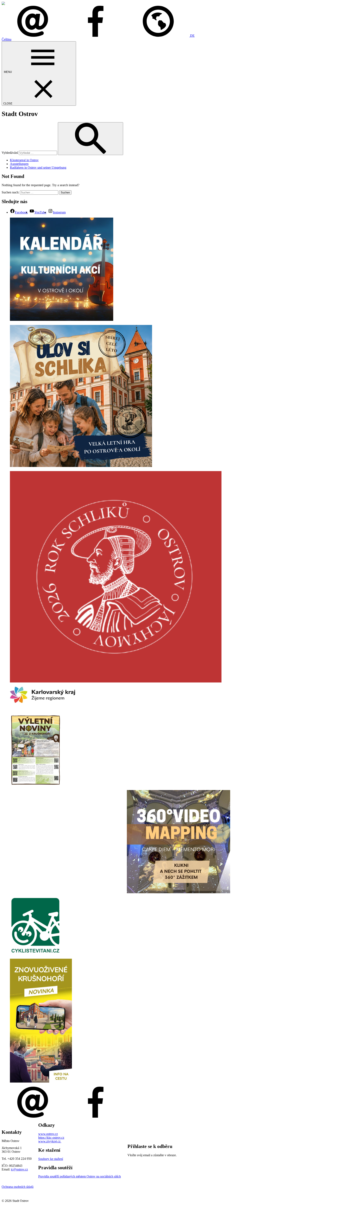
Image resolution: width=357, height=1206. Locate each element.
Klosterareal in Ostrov (24, 160)
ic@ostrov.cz (19, 1169)
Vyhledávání (10, 152)
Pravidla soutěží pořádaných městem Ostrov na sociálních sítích (79, 1176)
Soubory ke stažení (50, 1159)
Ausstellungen (19, 164)
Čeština (6, 39)
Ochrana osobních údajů (17, 1186)
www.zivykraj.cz (49, 1141)
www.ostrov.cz (48, 1134)
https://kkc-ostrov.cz (51, 1137)
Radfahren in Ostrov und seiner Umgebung (38, 167)
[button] (161, 35)
